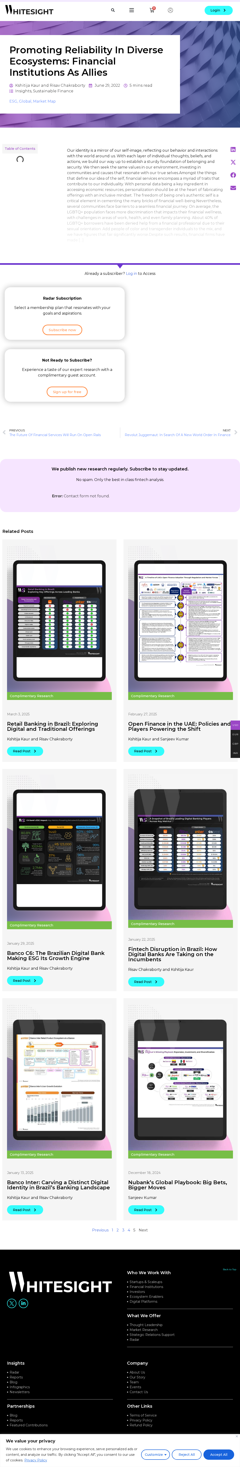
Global (25, 101)
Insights (23, 91)
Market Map (44, 101)
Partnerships (21, 1406)
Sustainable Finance (53, 91)
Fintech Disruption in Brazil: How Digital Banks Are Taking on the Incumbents (172, 954)
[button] (112, 10)
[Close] (237, 1436)
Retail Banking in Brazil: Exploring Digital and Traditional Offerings (52, 726)
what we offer (144, 1315)
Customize (154, 1455)
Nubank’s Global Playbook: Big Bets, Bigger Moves (177, 1185)
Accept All (218, 1455)
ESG (13, 101)
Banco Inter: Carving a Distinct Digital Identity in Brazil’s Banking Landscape (58, 1185)
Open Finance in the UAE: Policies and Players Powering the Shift (179, 726)
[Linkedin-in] (23, 1303)
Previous (100, 1230)
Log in (131, 273)
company (137, 1363)
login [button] (215, 10)
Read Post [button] (21, 751)
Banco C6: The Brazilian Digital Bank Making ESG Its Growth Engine (56, 955)
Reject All (187, 1455)
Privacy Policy (35, 1460)
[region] (120, 1450)
